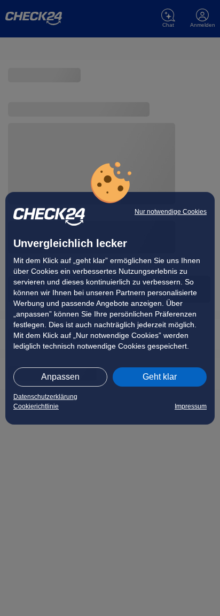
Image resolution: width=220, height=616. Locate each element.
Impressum (191, 406)
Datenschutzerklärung (45, 397)
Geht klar (160, 376)
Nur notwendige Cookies (171, 211)
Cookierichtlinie (36, 406)
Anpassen (60, 376)
